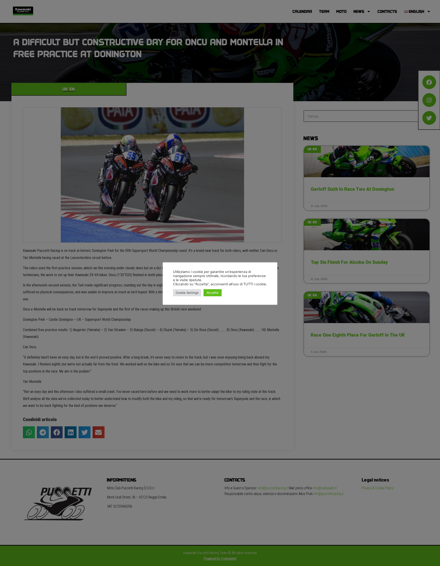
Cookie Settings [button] (187, 292)
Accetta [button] (212, 292)
